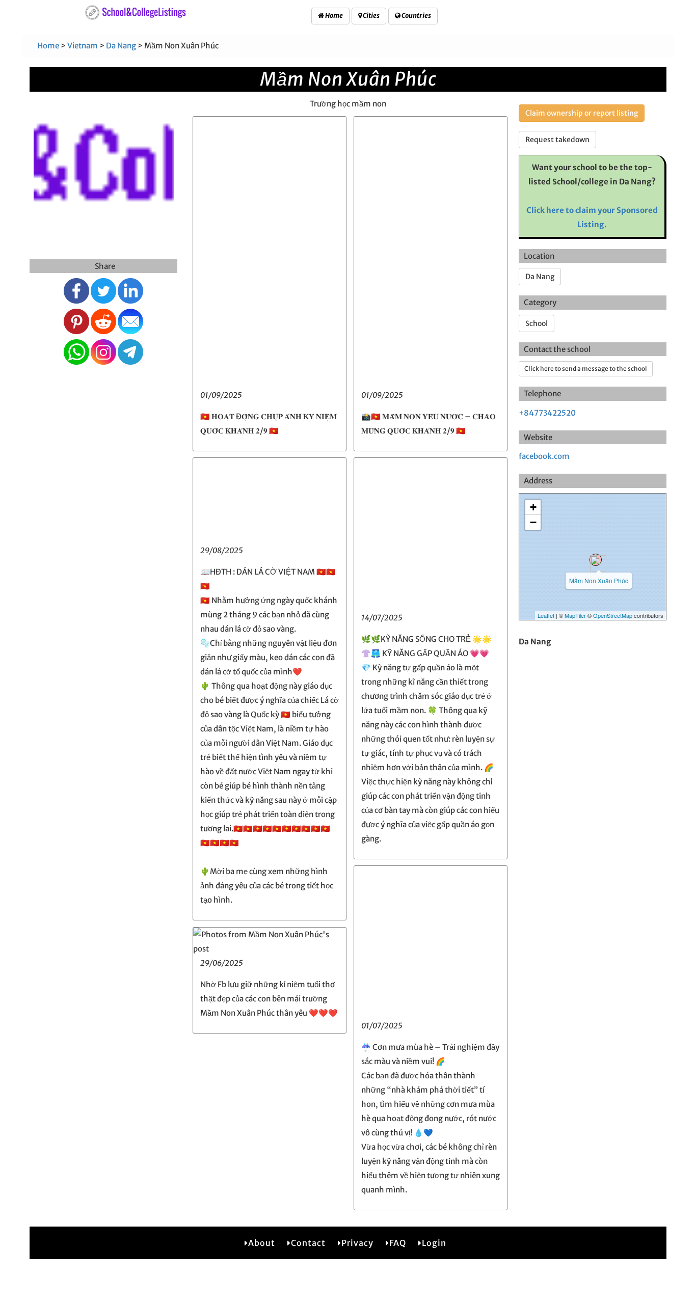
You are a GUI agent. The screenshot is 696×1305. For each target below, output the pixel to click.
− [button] (533, 522)
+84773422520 (547, 413)
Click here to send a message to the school (585, 368)
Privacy (357, 1243)
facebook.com (544, 456)
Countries (415, 15)
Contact (308, 1243)
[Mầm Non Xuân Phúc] (596, 560)
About (261, 1243)
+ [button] (533, 507)
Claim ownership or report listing (581, 113)
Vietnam (82, 45)
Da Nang (121, 45)
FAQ (397, 1243)
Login (434, 1243)
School (536, 323)
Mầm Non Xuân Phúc (598, 580)
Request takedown (557, 139)
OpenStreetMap (612, 615)
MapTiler (575, 615)
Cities (371, 15)
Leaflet (546, 615)
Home (333, 15)
